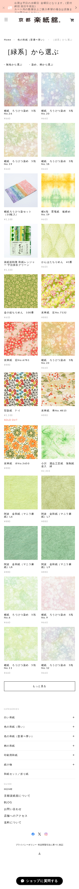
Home (7, 39)
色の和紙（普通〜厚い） (32, 39)
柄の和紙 (9, 745)
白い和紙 (9, 717)
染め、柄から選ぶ (42, 64)
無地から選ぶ (14, 64)
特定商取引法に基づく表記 (50, 845)
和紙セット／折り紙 (16, 773)
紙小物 (8, 764)
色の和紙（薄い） (15, 726)
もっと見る (39, 686)
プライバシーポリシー (26, 845)
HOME (8, 789)
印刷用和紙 (11, 755)
